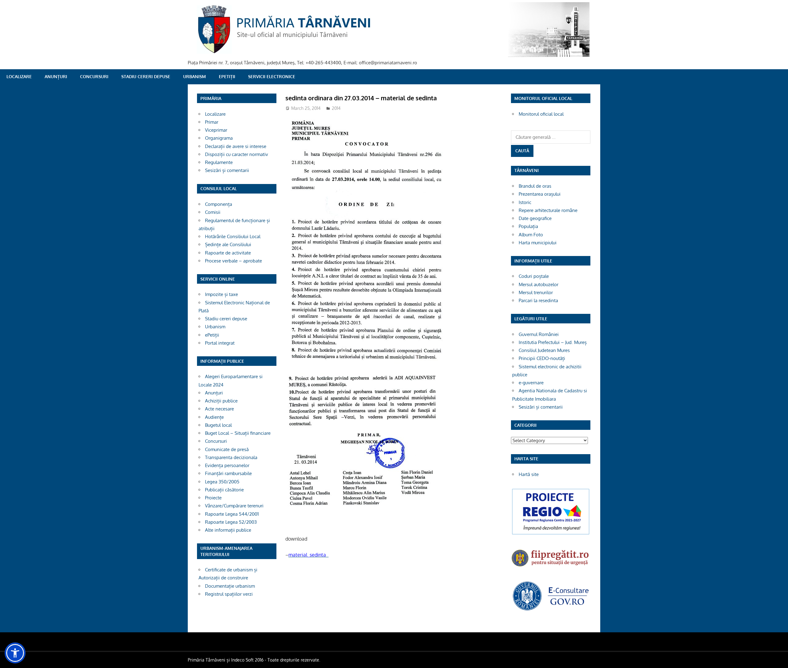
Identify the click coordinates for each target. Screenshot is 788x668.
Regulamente (219, 162)
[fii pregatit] (550, 567)
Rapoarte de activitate (228, 253)
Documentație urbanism (230, 586)
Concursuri (94, 76)
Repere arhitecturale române (548, 210)
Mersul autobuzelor (538, 284)
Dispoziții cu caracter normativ (236, 154)
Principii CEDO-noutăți (542, 358)
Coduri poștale (534, 276)
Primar (211, 122)
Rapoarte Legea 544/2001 (232, 514)
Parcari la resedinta (538, 300)
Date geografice (535, 218)
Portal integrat (220, 343)
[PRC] (550, 534)
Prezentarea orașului (540, 194)
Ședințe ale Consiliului (228, 244)
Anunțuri (56, 76)
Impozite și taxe (221, 294)
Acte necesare (219, 409)
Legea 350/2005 (222, 482)
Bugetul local (218, 425)
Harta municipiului (538, 243)
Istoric (525, 202)
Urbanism (194, 76)
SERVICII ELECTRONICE (271, 76)
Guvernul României (539, 334)
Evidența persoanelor (227, 465)
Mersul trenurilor (536, 292)
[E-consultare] (550, 610)
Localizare (19, 76)
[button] (15, 653)
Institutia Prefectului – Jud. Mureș (553, 342)
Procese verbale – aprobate (233, 261)
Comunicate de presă (227, 449)
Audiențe (214, 417)
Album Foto (531, 235)
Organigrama (219, 138)
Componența (218, 204)
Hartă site (529, 474)
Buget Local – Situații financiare (238, 433)
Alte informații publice (228, 530)
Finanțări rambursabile (228, 473)
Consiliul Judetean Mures (544, 350)
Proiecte (213, 498)
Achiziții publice (221, 401)
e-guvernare (531, 383)
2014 (336, 108)
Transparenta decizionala (231, 457)
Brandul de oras (535, 186)
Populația (528, 226)
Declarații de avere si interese (235, 146)
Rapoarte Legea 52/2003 (231, 522)
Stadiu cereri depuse (145, 76)
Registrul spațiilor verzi (229, 594)
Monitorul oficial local (541, 114)
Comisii (212, 212)
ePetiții (227, 76)
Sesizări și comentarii (227, 170)
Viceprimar (216, 130)
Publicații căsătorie (224, 490)
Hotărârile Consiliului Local (232, 236)
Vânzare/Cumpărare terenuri (234, 506)
